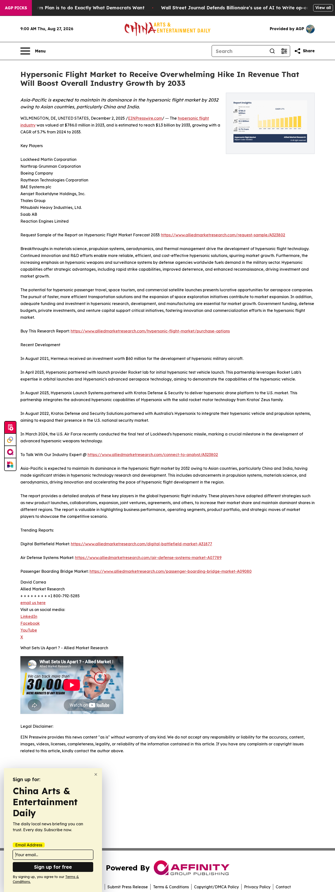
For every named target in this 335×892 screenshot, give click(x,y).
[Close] (95, 774)
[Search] (272, 51)
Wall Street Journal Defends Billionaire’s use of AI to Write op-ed (235, 8)
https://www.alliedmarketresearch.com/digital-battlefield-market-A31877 (141, 543)
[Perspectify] (10, 440)
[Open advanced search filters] (284, 51)
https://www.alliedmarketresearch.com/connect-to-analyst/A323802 (153, 454)
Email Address (28, 844)
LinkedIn (28, 616)
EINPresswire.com (145, 118)
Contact (283, 886)
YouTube (28, 630)
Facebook (30, 623)
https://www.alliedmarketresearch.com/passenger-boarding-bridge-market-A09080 (171, 571)
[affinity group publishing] (10, 452)
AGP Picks (16, 7)
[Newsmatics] (10, 464)
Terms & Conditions (171, 886)
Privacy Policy (257, 886)
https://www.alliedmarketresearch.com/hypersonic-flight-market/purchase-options (150, 331)
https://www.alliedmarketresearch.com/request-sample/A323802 (223, 234)
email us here (33, 602)
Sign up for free (53, 867)
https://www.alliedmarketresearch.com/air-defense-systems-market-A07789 (148, 557)
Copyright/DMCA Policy (216, 886)
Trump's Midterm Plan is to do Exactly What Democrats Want (74, 8)
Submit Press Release (127, 886)
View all (323, 7)
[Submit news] (10, 427)
